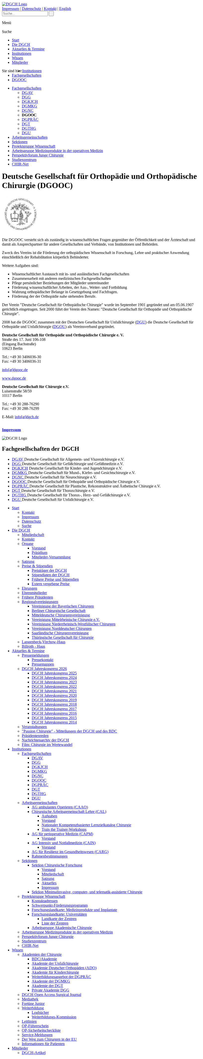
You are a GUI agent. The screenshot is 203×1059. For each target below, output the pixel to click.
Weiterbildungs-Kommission (54, 1017)
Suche (26, 526)
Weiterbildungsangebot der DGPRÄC (61, 977)
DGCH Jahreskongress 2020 (54, 695)
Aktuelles (49, 883)
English (65, 8)
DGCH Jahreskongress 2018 (54, 704)
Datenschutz (31, 8)
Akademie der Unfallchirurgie (55, 963)
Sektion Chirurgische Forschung (57, 865)
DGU (26, 133)
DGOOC (19, 80)
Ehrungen (29, 588)
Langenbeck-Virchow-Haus (43, 642)
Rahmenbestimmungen (50, 856)
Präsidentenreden (35, 736)
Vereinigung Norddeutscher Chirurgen (62, 628)
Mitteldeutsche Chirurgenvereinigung (61, 615)
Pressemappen (43, 664)
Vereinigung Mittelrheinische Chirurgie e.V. (66, 619)
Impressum (10, 8)
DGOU (59, 326)
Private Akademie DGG (50, 990)
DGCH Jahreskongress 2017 (54, 709)
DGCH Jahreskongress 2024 (54, 677)
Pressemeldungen (35, 655)
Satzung (28, 561)
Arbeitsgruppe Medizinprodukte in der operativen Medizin (57, 151)
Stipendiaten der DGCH (51, 575)
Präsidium (39, 552)
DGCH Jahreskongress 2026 (44, 669)
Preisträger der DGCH (49, 570)
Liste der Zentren (55, 923)
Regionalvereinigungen (40, 602)
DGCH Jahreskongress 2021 (54, 691)
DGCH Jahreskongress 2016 (54, 713)
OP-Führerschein (35, 1026)
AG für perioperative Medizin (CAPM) (62, 834)
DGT (26, 124)
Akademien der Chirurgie (42, 954)
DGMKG (29, 106)
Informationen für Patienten (43, 1044)
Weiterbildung (33, 1008)
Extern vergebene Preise (51, 584)
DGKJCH (30, 101)
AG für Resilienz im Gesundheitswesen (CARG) (70, 852)
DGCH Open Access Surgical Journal (51, 995)
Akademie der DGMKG (51, 981)
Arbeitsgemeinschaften (30, 137)
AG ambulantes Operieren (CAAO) (60, 807)
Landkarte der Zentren (59, 919)
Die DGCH (21, 44)
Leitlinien (29, 1021)
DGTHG (29, 128)
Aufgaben (49, 816)
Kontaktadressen (45, 901)
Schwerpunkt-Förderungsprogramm (60, 905)
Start (15, 40)
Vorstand (39, 548)
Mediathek (30, 999)
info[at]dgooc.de (15, 370)
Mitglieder (20, 62)
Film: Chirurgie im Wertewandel (47, 744)
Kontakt (50, 8)
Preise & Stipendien (37, 566)
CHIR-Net (20, 164)
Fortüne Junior (33, 1003)
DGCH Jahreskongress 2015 (54, 718)
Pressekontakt (42, 660)
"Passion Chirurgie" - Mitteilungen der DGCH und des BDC (69, 731)
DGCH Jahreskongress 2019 (54, 700)
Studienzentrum (24, 160)
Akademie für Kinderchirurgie (55, 972)
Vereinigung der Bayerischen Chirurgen (63, 606)
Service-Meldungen (37, 1035)
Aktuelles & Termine (28, 49)
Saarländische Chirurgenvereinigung (60, 633)
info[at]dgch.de (27, 417)
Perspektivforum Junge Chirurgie (38, 155)
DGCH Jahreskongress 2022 (54, 686)
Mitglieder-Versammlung (51, 557)
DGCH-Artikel (34, 1053)
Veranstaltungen (34, 727)
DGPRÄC (30, 119)
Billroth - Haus (33, 646)
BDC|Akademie (44, 959)
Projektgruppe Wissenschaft (33, 146)
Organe (27, 544)
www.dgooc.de (14, 378)
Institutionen (21, 53)
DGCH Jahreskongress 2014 (54, 722)
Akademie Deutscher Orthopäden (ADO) (64, 968)
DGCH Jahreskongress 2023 (54, 682)
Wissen (17, 58)
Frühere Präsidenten (37, 597)
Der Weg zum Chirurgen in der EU (49, 1039)
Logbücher (40, 1012)
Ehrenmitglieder (34, 593)
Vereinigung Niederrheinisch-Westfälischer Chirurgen (73, 624)
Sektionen (19, 142)
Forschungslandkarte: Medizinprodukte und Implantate (74, 910)
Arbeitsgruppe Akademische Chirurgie (62, 928)
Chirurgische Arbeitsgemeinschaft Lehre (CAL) (69, 811)
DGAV (27, 93)
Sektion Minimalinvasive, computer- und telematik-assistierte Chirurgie (87, 892)
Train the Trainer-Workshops (64, 829)
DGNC (27, 110)
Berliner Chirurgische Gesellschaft (58, 611)
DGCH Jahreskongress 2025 (54, 673)
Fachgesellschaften (26, 75)
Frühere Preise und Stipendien (55, 579)
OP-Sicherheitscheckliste (41, 1030)
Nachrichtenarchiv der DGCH (45, 740)
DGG (26, 97)
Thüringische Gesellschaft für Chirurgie (63, 637)
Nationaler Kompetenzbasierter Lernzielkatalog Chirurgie (86, 825)
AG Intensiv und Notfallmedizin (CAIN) (64, 843)
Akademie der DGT (47, 986)
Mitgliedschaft (33, 535)
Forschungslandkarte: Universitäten (59, 914)
